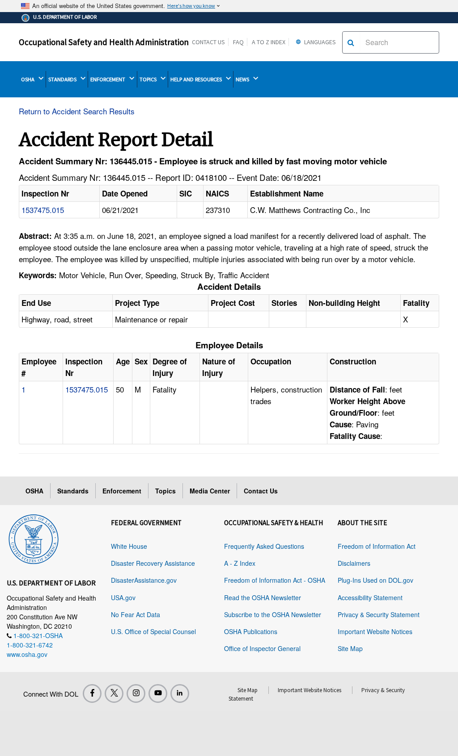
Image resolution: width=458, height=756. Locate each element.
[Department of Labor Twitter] (114, 693)
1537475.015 (42, 209)
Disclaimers (354, 563)
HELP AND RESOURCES (196, 79)
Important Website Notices (375, 631)
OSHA (28, 79)
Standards (73, 490)
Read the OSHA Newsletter (262, 597)
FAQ (238, 42)
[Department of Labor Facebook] (92, 693)
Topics (165, 490)
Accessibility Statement (370, 597)
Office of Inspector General (262, 648)
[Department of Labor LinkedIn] (179, 693)
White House (129, 546)
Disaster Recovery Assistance (153, 563)
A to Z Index (268, 42)
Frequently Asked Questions (264, 546)
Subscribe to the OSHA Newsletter (272, 614)
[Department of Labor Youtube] (157, 693)
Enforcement (121, 490)
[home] (33, 537)
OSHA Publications (250, 631)
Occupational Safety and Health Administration (104, 42)
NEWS (243, 79)
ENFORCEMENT (108, 79)
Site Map (350, 648)
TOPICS (149, 79)
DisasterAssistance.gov (144, 580)
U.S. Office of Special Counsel (153, 631)
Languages (319, 42)
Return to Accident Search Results (77, 111)
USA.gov (123, 597)
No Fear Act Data (135, 614)
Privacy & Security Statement (379, 614)
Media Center (210, 490)
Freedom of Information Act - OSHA (274, 580)
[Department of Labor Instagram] (136, 693)
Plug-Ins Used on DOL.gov (375, 580)
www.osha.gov (27, 654)
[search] (351, 42)
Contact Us (208, 42)
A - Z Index (239, 563)
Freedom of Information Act (377, 546)
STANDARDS (63, 79)
